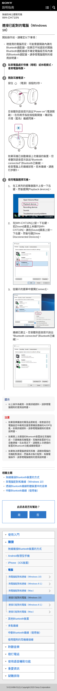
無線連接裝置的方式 (22, 477)
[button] (54, 7)
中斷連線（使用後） (22, 490)
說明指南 (8, 7)
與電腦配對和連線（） (25, 481)
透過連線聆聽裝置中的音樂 (26, 486)
